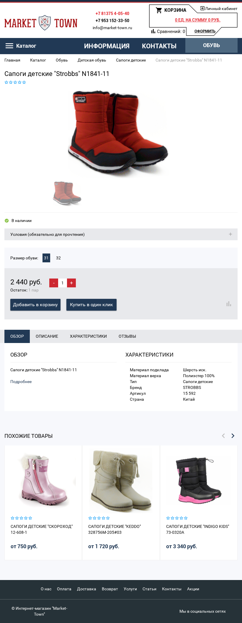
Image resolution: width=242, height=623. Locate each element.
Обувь (211, 45)
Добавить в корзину (35, 304)
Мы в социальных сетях (202, 611)
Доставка (86, 588)
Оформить (204, 31)
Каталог (38, 60)
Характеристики (88, 336)
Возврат (110, 588)
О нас (46, 588)
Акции (193, 588)
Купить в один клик (91, 304)
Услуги (130, 588)
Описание (47, 336)
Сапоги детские (131, 60)
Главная (12, 60)
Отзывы (127, 336)
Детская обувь (92, 60)
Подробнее (21, 381)
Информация (107, 46)
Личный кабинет (221, 8)
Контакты (159, 46)
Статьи (149, 588)
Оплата (64, 588)
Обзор (17, 336)
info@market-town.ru (112, 27)
